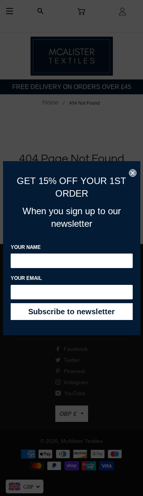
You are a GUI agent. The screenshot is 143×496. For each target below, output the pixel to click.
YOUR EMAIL (26, 278)
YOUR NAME (26, 247)
